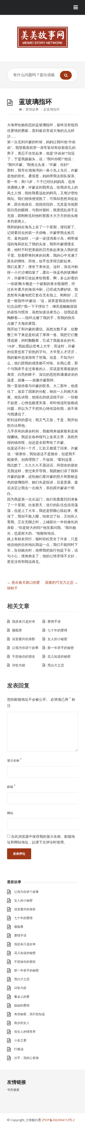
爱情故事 (32, 109)
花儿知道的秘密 (59, 656)
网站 (10, 813)
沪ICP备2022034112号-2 (58, 1120)
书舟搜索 (13, 1090)
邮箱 (11, 787)
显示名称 (14, 760)
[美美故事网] (42, 37)
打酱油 (18, 1049)
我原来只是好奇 (23, 621)
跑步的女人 (22, 1023)
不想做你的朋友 (23, 656)
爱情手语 (54, 621)
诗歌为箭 (18, 665)
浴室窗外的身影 (23, 639)
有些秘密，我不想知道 (29, 1014)
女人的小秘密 (57, 639)
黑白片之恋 (55, 665)
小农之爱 (20, 1040)
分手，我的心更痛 (26, 1058)
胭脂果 (17, 630)
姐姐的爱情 (22, 1005)
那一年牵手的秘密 (60, 647)
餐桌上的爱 (22, 996)
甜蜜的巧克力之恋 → (61, 582)
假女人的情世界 (25, 1031)
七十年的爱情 (57, 630)
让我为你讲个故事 (25, 647)
